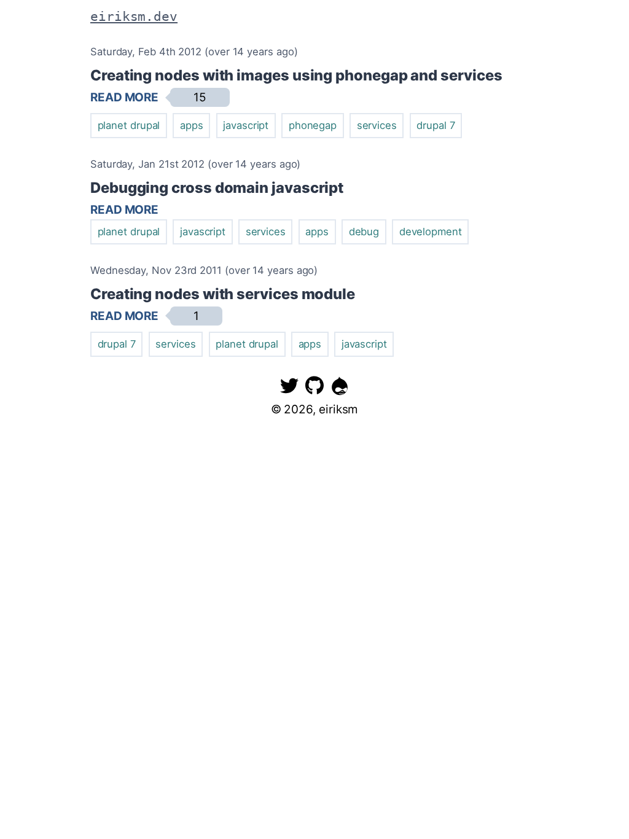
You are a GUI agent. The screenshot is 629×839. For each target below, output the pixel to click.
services (377, 125)
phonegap (313, 125)
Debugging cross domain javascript (216, 188)
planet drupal (129, 125)
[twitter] (289, 385)
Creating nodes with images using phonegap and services (296, 75)
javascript (245, 125)
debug (364, 231)
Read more (124, 97)
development (430, 231)
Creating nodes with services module (222, 294)
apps (191, 125)
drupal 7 (435, 125)
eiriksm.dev (134, 16)
